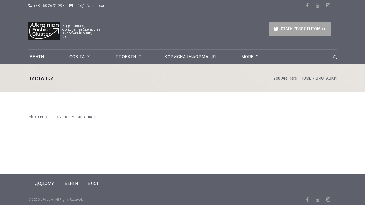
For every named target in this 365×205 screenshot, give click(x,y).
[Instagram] (328, 5)
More (247, 56)
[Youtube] (318, 5)
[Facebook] (307, 5)
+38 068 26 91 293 (49, 5)
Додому (44, 183)
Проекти (126, 56)
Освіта (77, 56)
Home (306, 78)
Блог (93, 183)
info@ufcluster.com (91, 5)
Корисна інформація (190, 56)
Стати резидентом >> (303, 29)
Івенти (36, 56)
